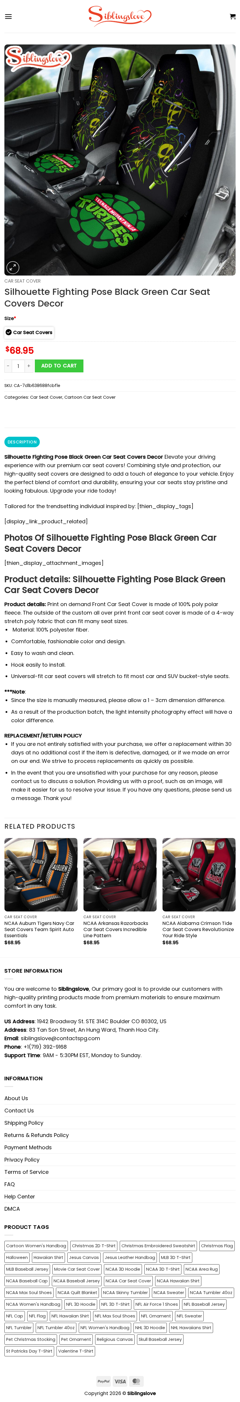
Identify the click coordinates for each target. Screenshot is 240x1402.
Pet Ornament (76, 1339)
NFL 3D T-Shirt (115, 1304)
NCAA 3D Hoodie (123, 1269)
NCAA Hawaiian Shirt (178, 1281)
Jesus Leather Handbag (130, 1257)
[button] (8, 16)
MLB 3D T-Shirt (176, 1257)
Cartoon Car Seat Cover (90, 397)
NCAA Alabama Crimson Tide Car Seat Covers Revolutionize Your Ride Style (198, 929)
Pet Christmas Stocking (30, 1339)
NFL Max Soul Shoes (115, 1316)
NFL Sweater (189, 1316)
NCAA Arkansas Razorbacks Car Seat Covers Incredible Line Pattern (115, 929)
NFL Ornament (156, 1316)
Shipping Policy (23, 1122)
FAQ (9, 1184)
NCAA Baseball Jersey (77, 1281)
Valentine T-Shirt (75, 1351)
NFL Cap (14, 1316)
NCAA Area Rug (202, 1269)
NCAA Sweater (169, 1293)
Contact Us (19, 1110)
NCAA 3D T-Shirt (163, 1269)
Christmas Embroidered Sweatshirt (158, 1246)
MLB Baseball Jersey (27, 1269)
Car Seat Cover (22, 281)
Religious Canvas (115, 1339)
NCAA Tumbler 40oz (211, 1293)
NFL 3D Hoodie (80, 1304)
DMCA (12, 1208)
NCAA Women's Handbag (33, 1304)
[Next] (235, 897)
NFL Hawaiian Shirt (70, 1316)
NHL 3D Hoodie (150, 1328)
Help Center (19, 1196)
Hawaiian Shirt (48, 1257)
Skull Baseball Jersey (160, 1339)
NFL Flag (37, 1316)
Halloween (17, 1257)
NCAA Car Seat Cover (128, 1281)
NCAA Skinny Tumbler (125, 1293)
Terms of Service (26, 1172)
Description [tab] (22, 442)
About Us (16, 1098)
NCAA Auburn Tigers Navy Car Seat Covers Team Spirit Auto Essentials (39, 929)
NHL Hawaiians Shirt (191, 1328)
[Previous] (4, 897)
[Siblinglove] (120, 16)
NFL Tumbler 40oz (56, 1328)
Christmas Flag (217, 1246)
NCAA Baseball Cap (27, 1281)
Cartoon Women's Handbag (36, 1246)
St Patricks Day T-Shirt (29, 1351)
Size (10, 318)
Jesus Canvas (84, 1257)
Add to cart (59, 365)
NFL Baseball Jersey (204, 1304)
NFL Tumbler (19, 1328)
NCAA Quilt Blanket (77, 1293)
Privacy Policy (22, 1159)
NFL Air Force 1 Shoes (157, 1304)
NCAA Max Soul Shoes (29, 1293)
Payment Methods (28, 1147)
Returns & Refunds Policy (36, 1135)
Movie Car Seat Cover (77, 1269)
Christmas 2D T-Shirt (94, 1246)
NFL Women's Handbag (104, 1328)
